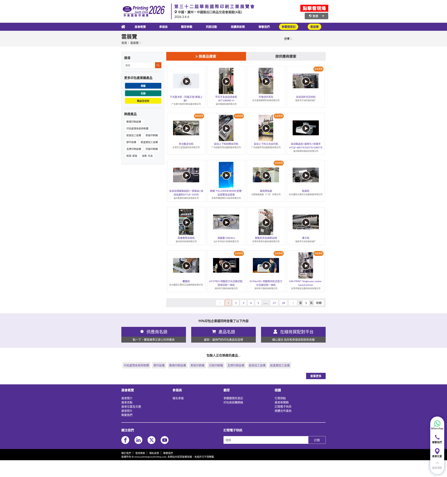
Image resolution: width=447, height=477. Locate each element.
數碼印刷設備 (133, 121)
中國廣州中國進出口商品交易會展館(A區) (209, 12)
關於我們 (126, 452)
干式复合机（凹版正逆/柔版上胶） (186, 98)
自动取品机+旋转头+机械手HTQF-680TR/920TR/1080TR (305, 145)
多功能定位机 (186, 143)
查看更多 (315, 376)
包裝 (143, 93)
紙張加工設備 (133, 135)
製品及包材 (143, 100)
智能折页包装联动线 (266, 237)
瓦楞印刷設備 (133, 148)
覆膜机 (186, 281)
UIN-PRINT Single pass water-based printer (305, 283)
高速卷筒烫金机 (186, 237)
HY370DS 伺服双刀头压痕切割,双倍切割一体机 (226, 283)
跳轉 (319, 302)
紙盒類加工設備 (149, 142)
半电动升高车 (266, 96)
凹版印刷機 (152, 148)
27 (274, 302)
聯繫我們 (264, 26)
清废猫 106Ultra (226, 237)
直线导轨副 (266, 190)
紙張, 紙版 (131, 155)
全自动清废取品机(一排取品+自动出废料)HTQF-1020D (186, 192)
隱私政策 (154, 452)
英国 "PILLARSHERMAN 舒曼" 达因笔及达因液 (226, 192)
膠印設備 (131, 142)
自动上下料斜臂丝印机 (226, 143)
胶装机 (305, 190)
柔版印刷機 (152, 135)
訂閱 (317, 440)
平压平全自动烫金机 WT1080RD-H (226, 98)
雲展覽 (134, 42)
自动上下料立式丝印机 (266, 143)
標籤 (143, 85)
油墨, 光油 (147, 155)
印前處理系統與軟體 (137, 128)
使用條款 (140, 452)
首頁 (124, 42)
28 (283, 302)
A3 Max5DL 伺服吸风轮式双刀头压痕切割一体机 (266, 283)
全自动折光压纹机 (306, 96)
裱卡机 (305, 237)
